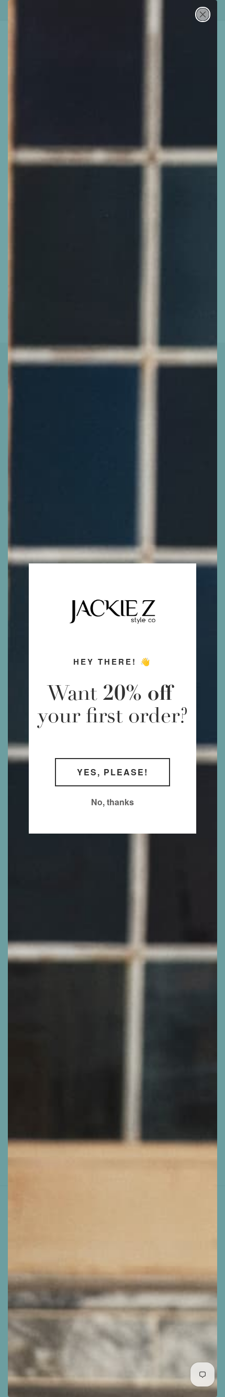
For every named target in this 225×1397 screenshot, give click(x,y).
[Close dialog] (202, 14)
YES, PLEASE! (112, 772)
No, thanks (112, 802)
